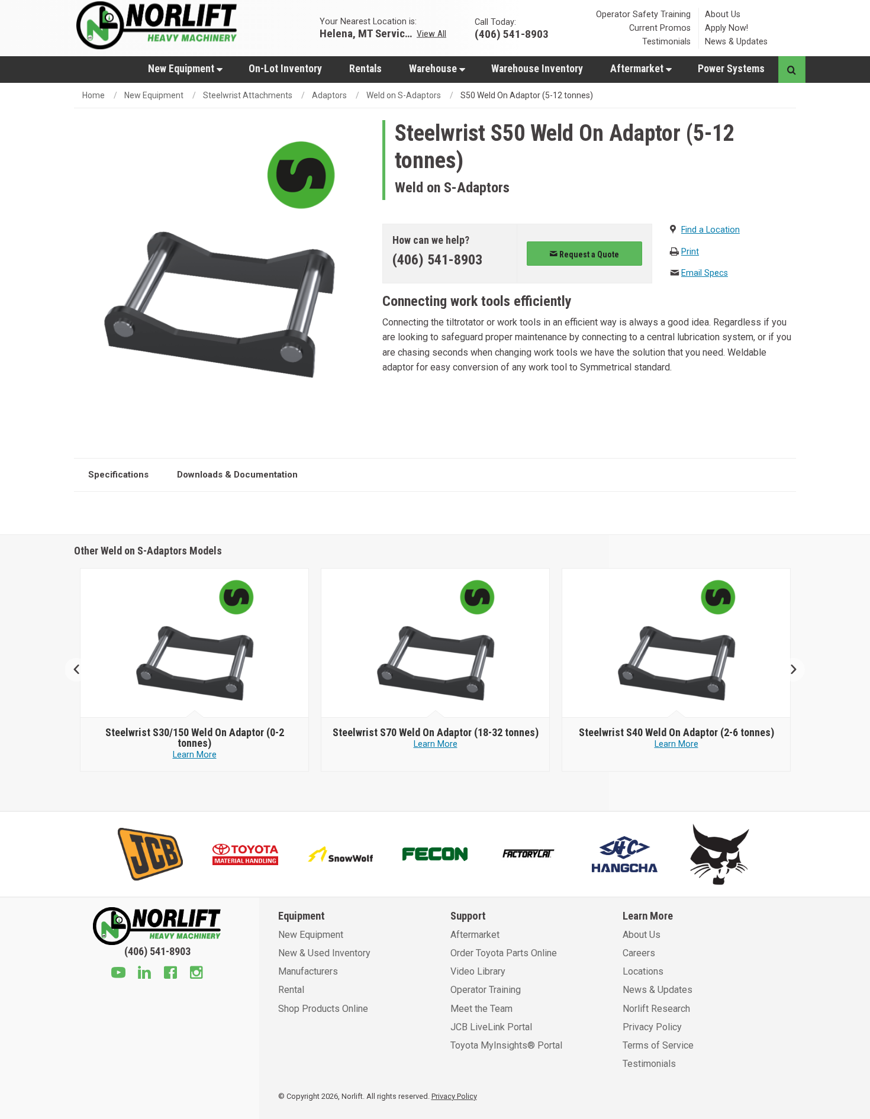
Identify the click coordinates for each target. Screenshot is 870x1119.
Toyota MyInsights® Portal (506, 1045)
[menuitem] (184, 68)
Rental (291, 989)
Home (93, 95)
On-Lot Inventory (285, 69)
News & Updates (736, 42)
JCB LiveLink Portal (491, 1027)
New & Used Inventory (324, 953)
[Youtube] (118, 974)
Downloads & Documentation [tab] (237, 474)
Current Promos (660, 28)
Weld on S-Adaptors (403, 95)
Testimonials (666, 42)
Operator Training (485, 989)
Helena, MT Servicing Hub (367, 32)
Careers (639, 953)
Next (788, 670)
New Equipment (182, 69)
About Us (722, 14)
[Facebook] (170, 974)
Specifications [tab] (118, 474)
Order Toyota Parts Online (503, 953)
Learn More (195, 755)
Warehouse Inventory (537, 69)
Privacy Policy (652, 1027)
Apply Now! (726, 28)
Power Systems (731, 69)
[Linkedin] (144, 974)
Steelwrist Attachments (247, 95)
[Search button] (791, 69)
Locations (643, 971)
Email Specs (704, 273)
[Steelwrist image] (195, 643)
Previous (81, 670)
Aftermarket (638, 69)
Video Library (477, 971)
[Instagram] (196, 974)
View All (431, 33)
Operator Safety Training (643, 14)
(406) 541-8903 (437, 259)
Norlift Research (656, 1008)
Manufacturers (308, 971)
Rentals (365, 69)
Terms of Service (658, 1045)
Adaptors (329, 95)
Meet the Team (481, 1008)
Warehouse (434, 69)
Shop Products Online (323, 1008)
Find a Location (710, 230)
